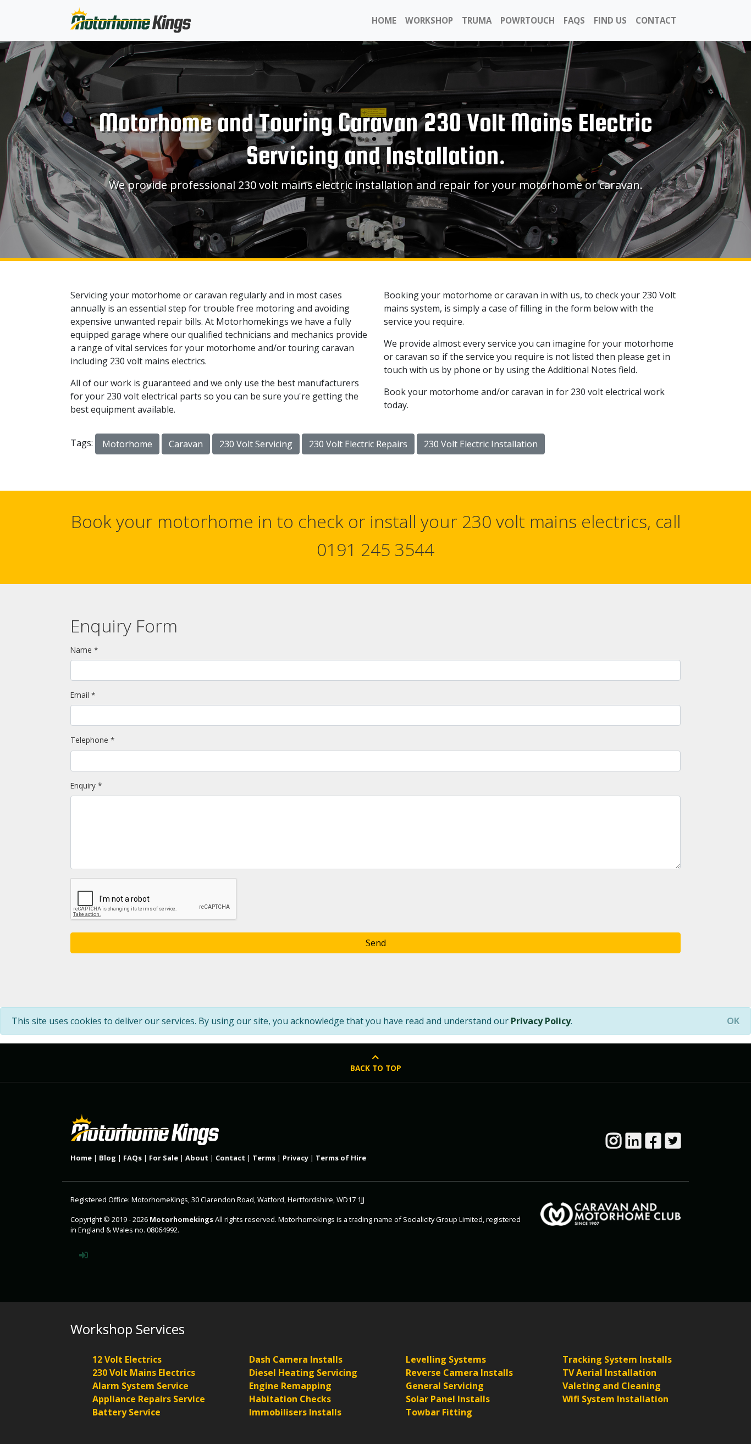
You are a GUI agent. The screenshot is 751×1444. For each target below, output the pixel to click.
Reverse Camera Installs (459, 1373)
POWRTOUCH (527, 20)
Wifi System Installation (615, 1399)
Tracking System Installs (617, 1359)
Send (376, 943)
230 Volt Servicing (255, 444)
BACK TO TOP (375, 1068)
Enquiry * (86, 785)
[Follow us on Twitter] (673, 1144)
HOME (384, 20)
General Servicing (445, 1386)
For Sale (163, 1158)
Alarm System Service (140, 1386)
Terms (263, 1158)
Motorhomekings (181, 1219)
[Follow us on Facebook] (653, 1144)
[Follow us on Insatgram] (613, 1144)
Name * (84, 650)
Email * (82, 695)
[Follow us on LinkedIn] (633, 1144)
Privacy (295, 1158)
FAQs (132, 1158)
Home (81, 1158)
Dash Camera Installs (296, 1359)
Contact (230, 1158)
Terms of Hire (341, 1158)
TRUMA (477, 20)
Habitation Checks (290, 1399)
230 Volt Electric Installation (481, 444)
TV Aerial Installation (609, 1373)
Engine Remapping (290, 1386)
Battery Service (126, 1412)
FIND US (610, 20)
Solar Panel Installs (448, 1399)
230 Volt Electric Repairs (358, 444)
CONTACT (656, 20)
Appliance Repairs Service (148, 1399)
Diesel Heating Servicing (303, 1373)
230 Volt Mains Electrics (143, 1373)
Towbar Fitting (439, 1412)
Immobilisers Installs (295, 1412)
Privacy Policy (541, 1021)
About (196, 1158)
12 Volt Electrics (127, 1359)
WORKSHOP (429, 20)
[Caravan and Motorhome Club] (610, 1209)
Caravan (186, 444)
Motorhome (127, 444)
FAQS (574, 20)
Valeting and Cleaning (611, 1386)
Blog (107, 1158)
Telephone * (92, 740)
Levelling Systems (446, 1359)
